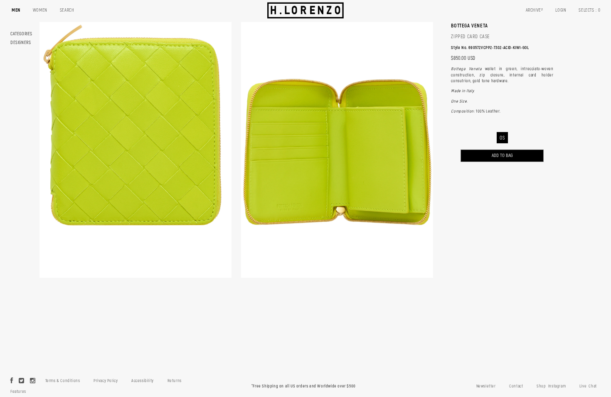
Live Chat (588, 386)
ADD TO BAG (502, 155)
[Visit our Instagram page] (33, 381)
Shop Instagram (551, 386)
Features (18, 391)
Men (16, 10)
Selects (590, 10)
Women (40, 10)
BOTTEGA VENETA (469, 25)
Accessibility (142, 380)
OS (502, 138)
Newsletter (486, 386)
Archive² (534, 10)
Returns (175, 380)
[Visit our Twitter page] (22, 381)
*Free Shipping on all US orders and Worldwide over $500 (303, 386)
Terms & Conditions (62, 380)
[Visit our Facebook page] (11, 381)
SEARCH (67, 10)
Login (560, 10)
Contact (516, 386)
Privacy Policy (106, 380)
